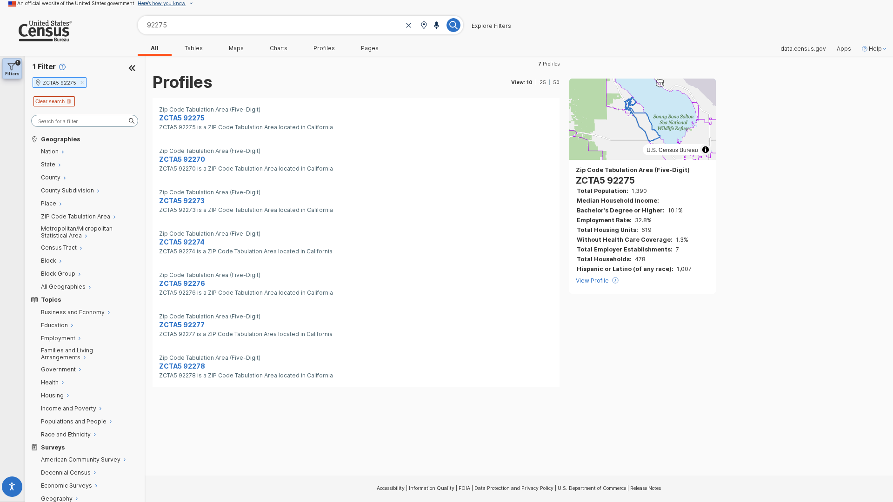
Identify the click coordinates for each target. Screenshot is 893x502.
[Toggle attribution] (705, 149)
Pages (370, 48)
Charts (278, 48)
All (155, 48)
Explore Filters (491, 26)
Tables (194, 48)
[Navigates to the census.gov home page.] (36, 37)
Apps (844, 49)
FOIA (464, 488)
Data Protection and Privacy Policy (513, 488)
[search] (84, 121)
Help (875, 49)
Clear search (50, 101)
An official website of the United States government (75, 3)
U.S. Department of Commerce (592, 488)
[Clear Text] (408, 25)
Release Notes (645, 488)
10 (529, 82)
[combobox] (300, 25)
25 (543, 82)
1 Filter (44, 66)
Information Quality (431, 488)
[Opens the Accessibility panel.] (12, 488)
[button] (424, 26)
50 (556, 82)
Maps (236, 48)
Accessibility (391, 488)
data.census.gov (803, 49)
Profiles (324, 48)
